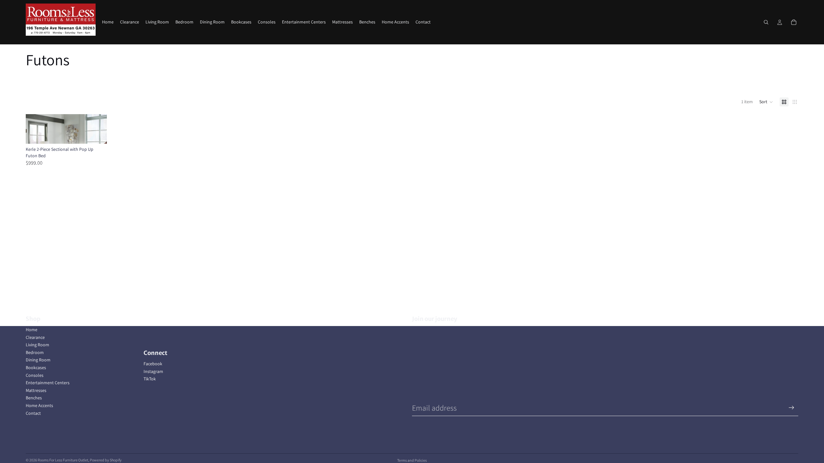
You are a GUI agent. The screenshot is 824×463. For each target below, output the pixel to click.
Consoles (34, 375)
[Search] (766, 22)
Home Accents (39, 405)
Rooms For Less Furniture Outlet (63, 460)
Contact (33, 413)
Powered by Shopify (106, 460)
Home (31, 329)
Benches (34, 398)
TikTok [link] (150, 379)
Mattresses (36, 390)
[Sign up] (791, 407)
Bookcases (36, 367)
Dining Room (38, 360)
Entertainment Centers (48, 383)
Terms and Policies (412, 460)
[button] (766, 102)
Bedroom (35, 352)
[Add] (97, 134)
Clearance (35, 337)
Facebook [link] (153, 364)
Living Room (37, 345)
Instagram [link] (153, 371)
